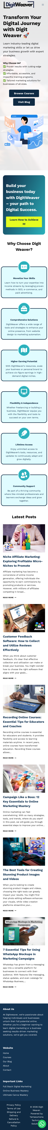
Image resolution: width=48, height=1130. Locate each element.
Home (6, 1053)
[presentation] (24, 538)
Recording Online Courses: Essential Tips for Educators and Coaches (23, 722)
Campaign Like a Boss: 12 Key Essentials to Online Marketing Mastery (21, 801)
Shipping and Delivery (14, 1114)
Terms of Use (13, 1108)
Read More (9, 597)
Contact (7, 1070)
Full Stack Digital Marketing (17, 1086)
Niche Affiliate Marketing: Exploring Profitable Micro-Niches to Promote (23, 561)
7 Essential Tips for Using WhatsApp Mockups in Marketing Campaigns (21, 954)
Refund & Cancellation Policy (13, 1122)
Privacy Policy (14, 1105)
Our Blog (7, 1061)
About (6, 1065)
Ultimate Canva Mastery (15, 1095)
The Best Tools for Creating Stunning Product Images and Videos (23, 874)
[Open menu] (42, 5)
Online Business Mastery (16, 1090)
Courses (7, 1057)
